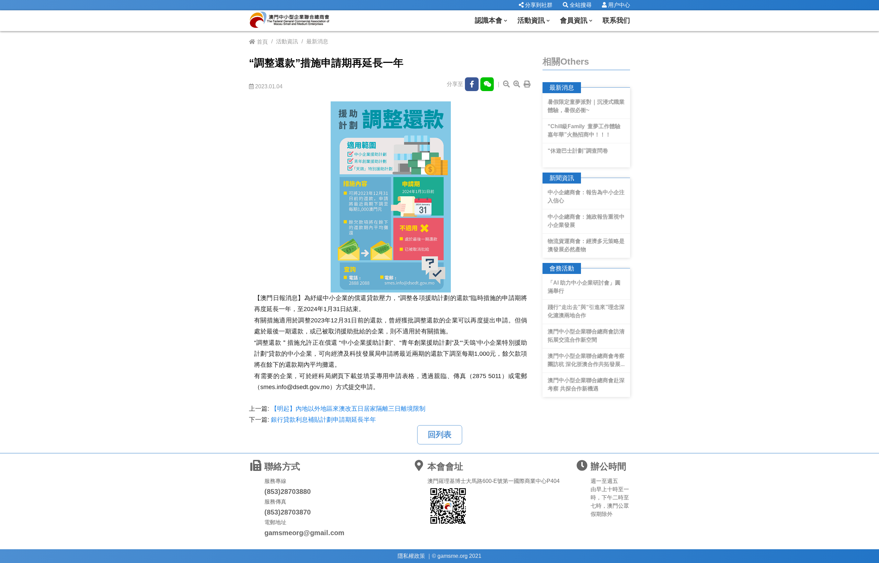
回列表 (440, 434)
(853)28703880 (287, 491)
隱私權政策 (411, 556)
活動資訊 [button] (531, 20)
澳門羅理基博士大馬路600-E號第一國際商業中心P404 (493, 481)
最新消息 (317, 41)
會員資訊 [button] (573, 20)
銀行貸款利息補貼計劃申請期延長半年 (323, 419)
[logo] (300, 20)
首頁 (262, 42)
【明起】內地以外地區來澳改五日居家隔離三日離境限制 (348, 408)
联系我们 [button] (616, 20)
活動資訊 (287, 41)
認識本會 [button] (488, 20)
